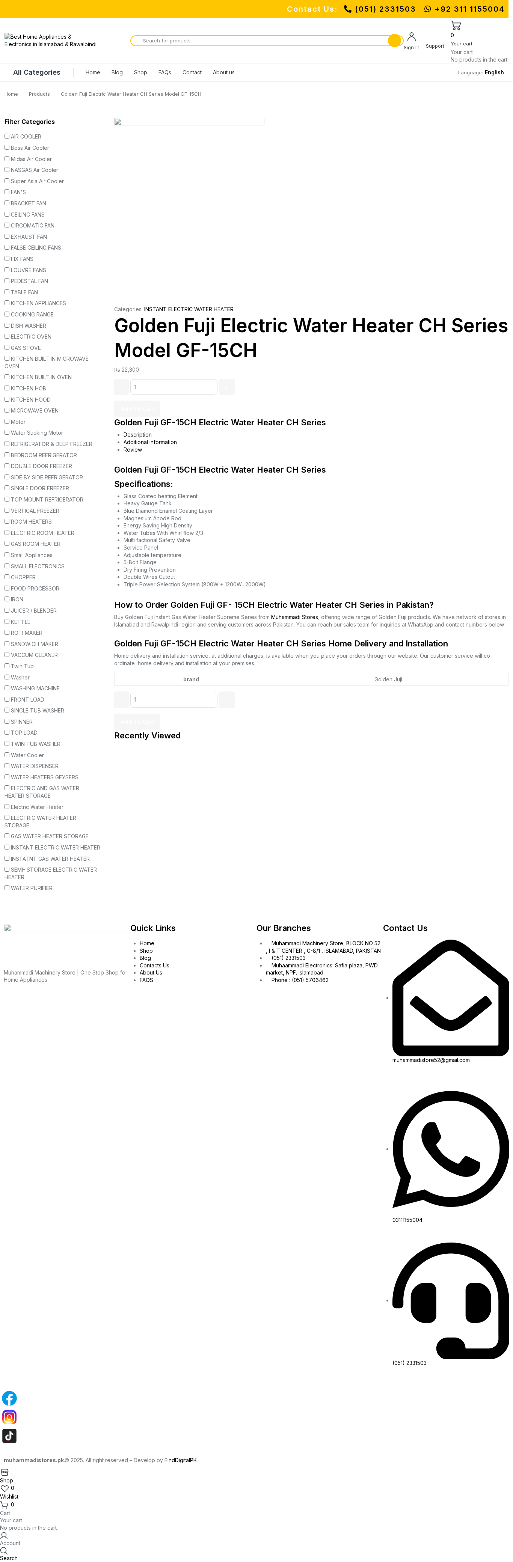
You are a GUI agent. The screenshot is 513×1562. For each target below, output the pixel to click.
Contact (192, 72)
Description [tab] (138, 434)
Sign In (411, 47)
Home (93, 72)
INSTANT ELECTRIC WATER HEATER (189, 309)
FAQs (164, 72)
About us (224, 72)
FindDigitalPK (180, 1460)
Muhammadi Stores (294, 617)
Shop (140, 72)
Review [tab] (133, 449)
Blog (117, 72)
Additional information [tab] (150, 442)
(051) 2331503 (385, 9)
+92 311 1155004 (468, 9)
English (494, 72)
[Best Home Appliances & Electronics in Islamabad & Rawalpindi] (51, 40)
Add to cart (137, 408)
